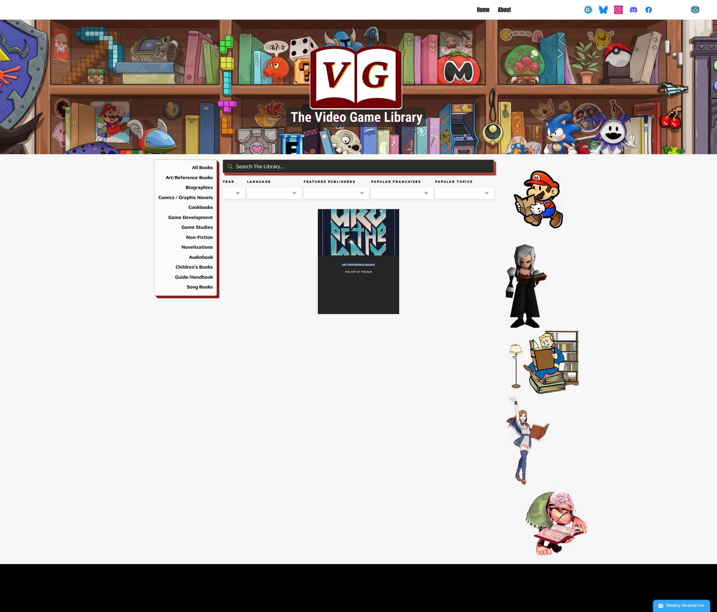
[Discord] (633, 10)
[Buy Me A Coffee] (588, 10)
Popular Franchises (396, 181)
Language (259, 181)
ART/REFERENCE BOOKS (358, 265)
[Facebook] (648, 10)
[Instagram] (618, 10)
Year (228, 181)
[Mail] (695, 9)
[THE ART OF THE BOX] (358, 232)
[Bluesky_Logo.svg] (603, 10)
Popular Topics (454, 181)
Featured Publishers (329, 181)
